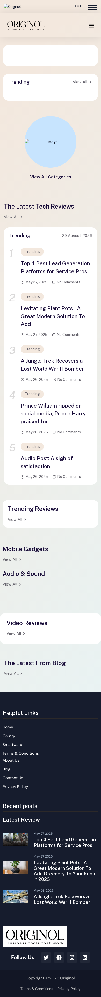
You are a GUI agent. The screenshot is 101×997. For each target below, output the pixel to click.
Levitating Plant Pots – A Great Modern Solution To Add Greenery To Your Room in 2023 (65, 871)
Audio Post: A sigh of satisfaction (47, 462)
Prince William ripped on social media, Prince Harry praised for (53, 414)
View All (80, 82)
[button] (91, 25)
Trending (32, 252)
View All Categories (50, 176)
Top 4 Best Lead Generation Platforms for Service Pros (55, 267)
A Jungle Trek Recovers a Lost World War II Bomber (52, 365)
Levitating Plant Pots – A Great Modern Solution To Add (53, 316)
